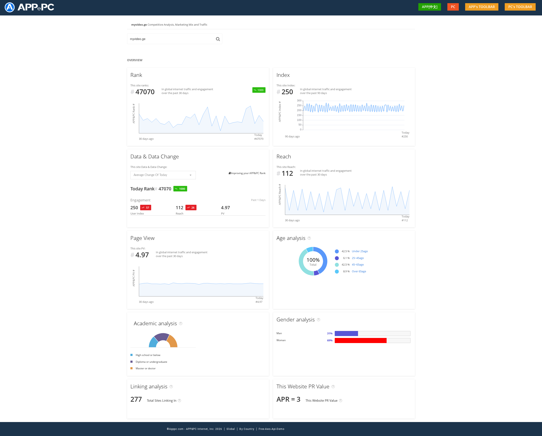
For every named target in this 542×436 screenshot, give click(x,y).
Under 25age (360, 251)
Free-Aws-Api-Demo (271, 429)
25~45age (358, 258)
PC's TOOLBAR (520, 6)
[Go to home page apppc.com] (31, 7)
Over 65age (359, 271)
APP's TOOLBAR (482, 6)
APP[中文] (429, 6)
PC (453, 6)
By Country (246, 429)
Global (231, 429)
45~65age (358, 264)
